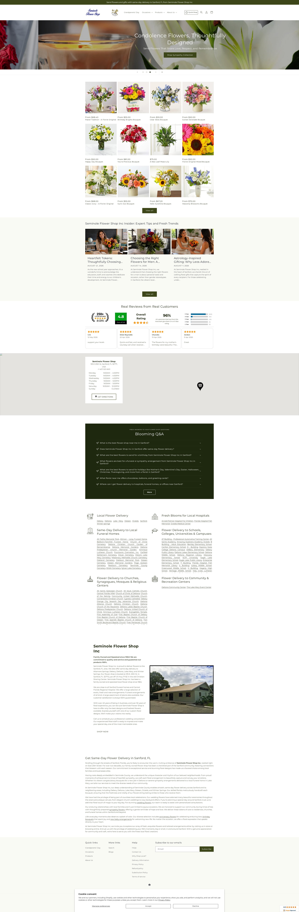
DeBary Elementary (195, 550)
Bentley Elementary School (199, 544)
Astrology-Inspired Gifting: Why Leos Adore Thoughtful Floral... (191, 260)
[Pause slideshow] (161, 72)
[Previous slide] (137, 72)
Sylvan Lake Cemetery (131, 568)
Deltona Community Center (174, 587)
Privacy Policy (164, 900)
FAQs (134, 848)
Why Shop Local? (139, 856)
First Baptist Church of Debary (133, 614)
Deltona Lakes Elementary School (189, 552)
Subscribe (206, 849)
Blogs (111, 852)
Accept (148, 906)
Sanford (143, 521)
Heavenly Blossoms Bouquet (195, 204)
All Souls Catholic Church (135, 591)
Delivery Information (140, 860)
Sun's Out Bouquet (126, 204)
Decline (195, 906)
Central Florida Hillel (106, 593)
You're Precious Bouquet (128, 162)
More (149, 492)
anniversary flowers (167, 817)
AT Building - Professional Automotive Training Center (185, 539)
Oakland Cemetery (105, 560)
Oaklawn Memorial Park (127, 560)
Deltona (108, 521)
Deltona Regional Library (189, 555)
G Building (184, 565)
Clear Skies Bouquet (159, 120)
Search (111, 848)
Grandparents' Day (92, 848)
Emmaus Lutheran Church (115, 612)
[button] (147, 12)
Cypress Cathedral (132, 599)
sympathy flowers (117, 809)
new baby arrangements (121, 819)
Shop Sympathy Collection (149, 55)
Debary (100, 521)
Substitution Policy (140, 872)
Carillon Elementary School (174, 547)
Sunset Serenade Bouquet (193, 120)
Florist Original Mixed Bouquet (196, 162)
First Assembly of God (107, 614)
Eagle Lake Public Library (190, 560)
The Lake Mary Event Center (199, 587)
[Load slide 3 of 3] (150, 72)
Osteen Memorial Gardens (119, 563)
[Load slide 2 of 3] (146, 72)
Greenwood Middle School (174, 568)
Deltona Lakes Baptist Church (133, 607)
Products (89, 856)
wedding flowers (144, 802)
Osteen (128, 521)
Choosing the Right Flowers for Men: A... (145, 259)
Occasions (89, 852)
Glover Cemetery (126, 555)
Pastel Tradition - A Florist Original (100, 120)
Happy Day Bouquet (94, 162)
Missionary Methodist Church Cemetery (129, 557)
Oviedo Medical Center (181, 524)
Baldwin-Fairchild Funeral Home (112, 542)
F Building (186, 563)
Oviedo (135, 521)
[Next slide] (155, 72)
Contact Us (136, 852)
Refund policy (137, 868)
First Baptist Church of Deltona (111, 617)
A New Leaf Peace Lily (159, 162)
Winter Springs (103, 524)
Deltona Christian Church (126, 604)
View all (149, 210)
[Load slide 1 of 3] (143, 72)
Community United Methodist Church (129, 596)
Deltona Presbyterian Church (110, 609)
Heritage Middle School (180, 571)
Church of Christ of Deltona (128, 593)
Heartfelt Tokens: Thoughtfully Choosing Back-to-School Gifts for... (106, 260)
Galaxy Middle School (201, 565)
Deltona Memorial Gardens (125, 547)
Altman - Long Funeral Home (133, 539)
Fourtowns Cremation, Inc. (126, 552)
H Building (193, 568)
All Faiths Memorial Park (108, 539)
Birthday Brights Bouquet (129, 120)
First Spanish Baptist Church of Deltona (123, 620)
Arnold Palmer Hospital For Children (177, 521)
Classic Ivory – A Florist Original (99, 204)
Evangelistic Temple (138, 612)
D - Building (192, 547)
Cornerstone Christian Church (110, 599)
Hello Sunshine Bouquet (160, 204)
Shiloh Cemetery (113, 568)
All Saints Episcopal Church (109, 591)
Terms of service (138, 877)
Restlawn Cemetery (117, 565)
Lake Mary (118, 521)
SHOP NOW (103, 731)
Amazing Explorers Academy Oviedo (193, 542)
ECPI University (190, 557)
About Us (89, 860)
